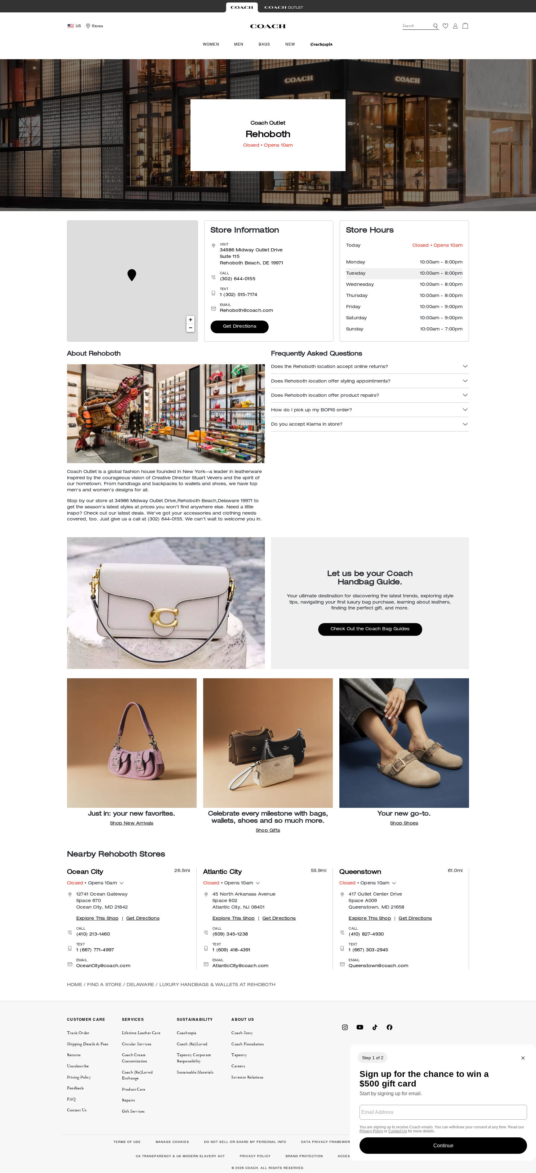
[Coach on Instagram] (345, 1027)
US (78, 26)
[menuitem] (321, 44)
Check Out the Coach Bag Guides (370, 629)
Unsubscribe (78, 1066)
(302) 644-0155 (237, 279)
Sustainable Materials (195, 1072)
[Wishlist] (445, 26)
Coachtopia (187, 1032)
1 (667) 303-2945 (368, 950)
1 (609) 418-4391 (231, 950)
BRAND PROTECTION (304, 1156)
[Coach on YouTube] (360, 1027)
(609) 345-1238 (230, 934)
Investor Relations (247, 1077)
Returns (74, 1054)
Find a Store (104, 985)
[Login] (455, 26)
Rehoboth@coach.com (246, 311)
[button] (435, 26)
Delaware (140, 985)
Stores (97, 26)
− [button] (190, 328)
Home (74, 985)
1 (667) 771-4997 (95, 950)
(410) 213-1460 (93, 934)
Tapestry (239, 1054)
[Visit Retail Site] (242, 7)
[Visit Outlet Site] (283, 7)
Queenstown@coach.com (378, 966)
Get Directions (239, 327)
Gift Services (133, 1111)
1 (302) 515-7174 (238, 295)
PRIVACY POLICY (255, 1156)
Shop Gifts (268, 831)
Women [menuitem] (211, 44)
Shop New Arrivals (131, 823)
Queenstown (360, 873)
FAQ (71, 1099)
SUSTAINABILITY (195, 1019)
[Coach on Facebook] (389, 1027)
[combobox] (421, 26)
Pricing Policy (79, 1077)
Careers (238, 1066)
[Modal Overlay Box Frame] (443, 1102)
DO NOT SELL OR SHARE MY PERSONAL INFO (245, 1142)
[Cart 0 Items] (465, 25)
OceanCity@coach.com (103, 966)
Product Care (133, 1089)
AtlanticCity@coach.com (240, 966)
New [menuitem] (290, 44)
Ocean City (85, 873)
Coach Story (242, 1032)
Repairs (128, 1100)
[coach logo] (268, 26)
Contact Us (77, 1110)
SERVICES (133, 1019)
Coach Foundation (247, 1044)
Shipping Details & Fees (88, 1044)
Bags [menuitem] (264, 44)
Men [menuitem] (239, 44)
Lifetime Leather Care (141, 1032)
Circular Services (136, 1044)
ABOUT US (242, 1019)
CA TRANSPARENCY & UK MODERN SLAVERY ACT (180, 1156)
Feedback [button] (75, 1088)
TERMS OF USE (127, 1142)
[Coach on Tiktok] (374, 1027)
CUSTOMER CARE (86, 1019)
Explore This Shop (97, 919)
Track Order (78, 1032)
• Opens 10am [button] (92, 883)
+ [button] (190, 320)
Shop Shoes (404, 823)
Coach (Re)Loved (192, 1044)
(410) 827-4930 (366, 934)
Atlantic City (222, 873)
